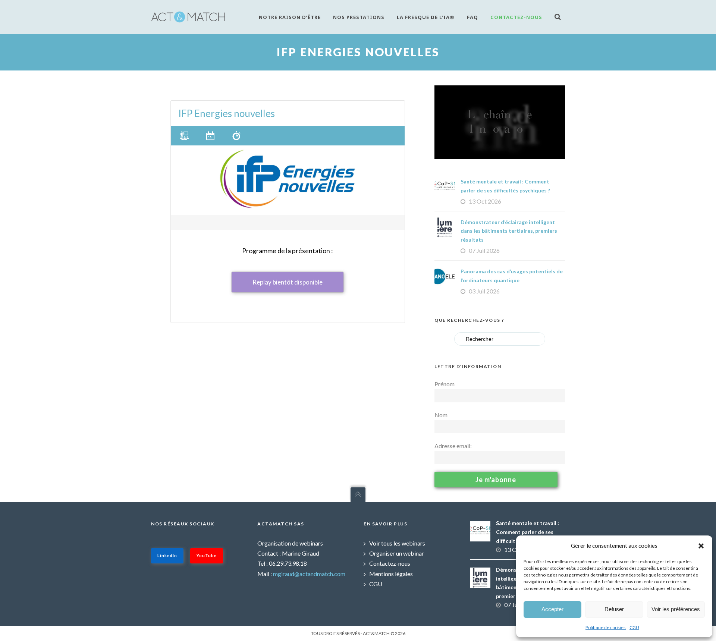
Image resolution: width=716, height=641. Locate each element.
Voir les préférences (675, 609)
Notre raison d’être (290, 17)
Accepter (552, 609)
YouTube (207, 555)
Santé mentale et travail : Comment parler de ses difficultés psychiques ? (527, 532)
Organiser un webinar (396, 553)
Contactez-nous (516, 17)
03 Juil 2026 (484, 291)
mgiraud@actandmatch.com (309, 573)
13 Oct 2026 (485, 201)
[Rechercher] (560, 16)
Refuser (614, 609)
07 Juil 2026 (484, 250)
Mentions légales (391, 573)
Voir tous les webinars (397, 543)
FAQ (472, 17)
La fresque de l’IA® (426, 17)
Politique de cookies (605, 627)
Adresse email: (453, 445)
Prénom (444, 383)
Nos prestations (358, 17)
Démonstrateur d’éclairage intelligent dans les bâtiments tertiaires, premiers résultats (509, 231)
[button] (701, 546)
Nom (441, 414)
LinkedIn (167, 555)
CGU (634, 627)
